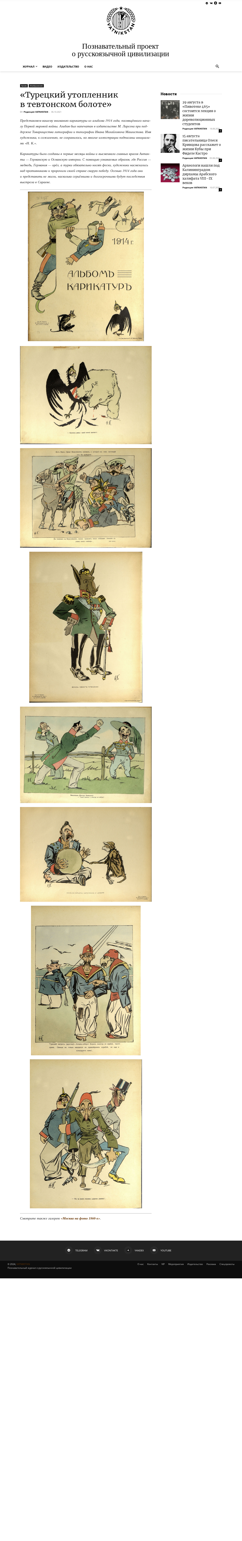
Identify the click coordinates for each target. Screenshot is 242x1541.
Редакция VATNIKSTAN (36, 111)
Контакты (152, 1264)
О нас (140, 1264)
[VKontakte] (211, 3)
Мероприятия (176, 1264)
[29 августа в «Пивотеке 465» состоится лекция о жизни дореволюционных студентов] (170, 109)
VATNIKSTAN (23, 1264)
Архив (24, 85)
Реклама (211, 1264)
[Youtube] (220, 3)
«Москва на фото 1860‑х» (80, 1218)
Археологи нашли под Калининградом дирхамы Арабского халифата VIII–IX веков (201, 174)
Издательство (195, 1264)
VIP (163, 1264)
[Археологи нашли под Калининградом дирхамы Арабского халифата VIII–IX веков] (170, 172)
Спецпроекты (227, 1264)
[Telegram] (207, 3)
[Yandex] (215, 3)
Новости (169, 94)
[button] (217, 66)
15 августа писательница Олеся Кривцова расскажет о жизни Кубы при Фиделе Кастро (201, 144)
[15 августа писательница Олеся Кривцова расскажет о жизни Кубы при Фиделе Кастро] (170, 143)
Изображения (36, 85)
